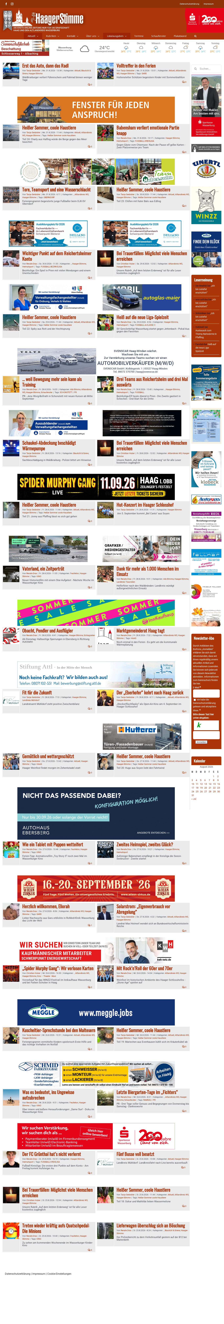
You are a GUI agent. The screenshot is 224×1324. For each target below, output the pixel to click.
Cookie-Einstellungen (59, 1273)
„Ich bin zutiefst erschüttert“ (205, 289)
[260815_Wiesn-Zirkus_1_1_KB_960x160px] (96, 877)
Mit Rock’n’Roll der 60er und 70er (145, 968)
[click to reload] (206, 725)
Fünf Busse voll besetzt (135, 1153)
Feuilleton (74, 573)
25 (197, 791)
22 (214, 787)
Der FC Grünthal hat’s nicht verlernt (51, 1153)
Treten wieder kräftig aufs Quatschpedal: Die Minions (55, 1228)
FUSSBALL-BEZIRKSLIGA (51, 267)
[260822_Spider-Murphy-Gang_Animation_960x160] (96, 475)
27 (205, 791)
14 (210, 784)
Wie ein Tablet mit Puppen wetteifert (52, 844)
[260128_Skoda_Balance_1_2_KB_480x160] (48, 537)
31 (193, 795)
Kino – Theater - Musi (46, 976)
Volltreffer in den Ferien (136, 65)
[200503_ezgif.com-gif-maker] (206, 453)
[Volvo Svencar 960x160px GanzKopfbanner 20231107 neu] (96, 350)
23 (218, 787)
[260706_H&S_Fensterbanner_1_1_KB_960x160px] (96, 98)
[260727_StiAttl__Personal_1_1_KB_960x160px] (96, 663)
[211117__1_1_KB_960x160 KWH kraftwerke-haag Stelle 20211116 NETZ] (96, 939)
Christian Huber (128, 264)
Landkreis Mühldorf (30, 700)
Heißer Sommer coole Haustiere (61, 135)
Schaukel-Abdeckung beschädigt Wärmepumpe (49, 445)
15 (214, 784)
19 (201, 787)
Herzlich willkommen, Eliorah (46, 906)
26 (201, 791)
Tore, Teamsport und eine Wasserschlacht (56, 189)
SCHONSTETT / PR (68, 392)
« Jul (193, 799)
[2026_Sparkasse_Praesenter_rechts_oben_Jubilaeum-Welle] (204, 10)
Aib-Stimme (75, 389)
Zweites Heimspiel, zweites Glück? (145, 844)
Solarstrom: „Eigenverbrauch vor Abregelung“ (143, 909)
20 (205, 787)
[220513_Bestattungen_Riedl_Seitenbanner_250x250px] (206, 513)
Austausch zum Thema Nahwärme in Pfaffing (206, 334)
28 (210, 791)
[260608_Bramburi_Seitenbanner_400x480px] (206, 409)
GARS (144, 73)
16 (218, 784)
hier (198, 683)
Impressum (38, 1273)
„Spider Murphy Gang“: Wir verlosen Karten (57, 968)
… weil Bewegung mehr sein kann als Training (52, 382)
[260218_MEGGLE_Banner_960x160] (96, 1001)
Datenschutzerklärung (204, 703)
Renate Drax (126, 138)
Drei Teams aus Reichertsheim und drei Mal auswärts (152, 382)
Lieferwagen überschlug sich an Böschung (151, 1225)
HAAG (133, 638)
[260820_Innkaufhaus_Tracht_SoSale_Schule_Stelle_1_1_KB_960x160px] (96, 601)
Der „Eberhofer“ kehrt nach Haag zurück (150, 692)
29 (214, 791)
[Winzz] (206, 187)
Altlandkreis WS (82, 194)
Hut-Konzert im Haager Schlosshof (145, 504)
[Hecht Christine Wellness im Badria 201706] (206, 608)
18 (197, 787)
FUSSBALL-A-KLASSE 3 (145, 325)
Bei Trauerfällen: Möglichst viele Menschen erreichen (152, 256)
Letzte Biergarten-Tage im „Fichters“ (147, 1092)
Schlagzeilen (89, 635)
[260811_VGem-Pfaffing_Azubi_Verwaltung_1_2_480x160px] (48, 412)
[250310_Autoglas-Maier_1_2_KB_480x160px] (142, 286)
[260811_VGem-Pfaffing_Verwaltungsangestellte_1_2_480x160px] (48, 286)
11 (197, 784)
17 (193, 787)
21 (210, 787)
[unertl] (206, 161)
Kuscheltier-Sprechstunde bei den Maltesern (58, 1030)
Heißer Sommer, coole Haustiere (49, 127)
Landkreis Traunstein (126, 582)
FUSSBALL (139, 392)
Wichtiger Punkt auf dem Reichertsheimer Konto (57, 256)
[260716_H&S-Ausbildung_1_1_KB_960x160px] (96, 160)
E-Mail (197, 687)
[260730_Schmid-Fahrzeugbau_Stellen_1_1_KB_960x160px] (96, 1063)
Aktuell (77, 70)
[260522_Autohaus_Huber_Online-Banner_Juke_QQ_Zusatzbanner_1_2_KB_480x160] (142, 412)
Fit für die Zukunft (37, 692)
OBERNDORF (49, 197)
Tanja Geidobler (33, 70)
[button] (195, 36)
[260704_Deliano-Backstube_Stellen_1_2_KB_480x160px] (48, 222)
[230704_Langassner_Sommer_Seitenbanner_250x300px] (206, 366)
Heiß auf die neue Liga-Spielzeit (143, 317)
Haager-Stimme (35, 73)
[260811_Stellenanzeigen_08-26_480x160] (142, 537)
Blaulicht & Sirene (81, 453)
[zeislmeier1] (206, 496)
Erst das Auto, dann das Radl (45, 65)
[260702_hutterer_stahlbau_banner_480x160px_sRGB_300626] (142, 725)
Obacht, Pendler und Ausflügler (47, 630)
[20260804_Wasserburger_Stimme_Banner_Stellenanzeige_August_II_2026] (96, 1125)
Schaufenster (46, 392)
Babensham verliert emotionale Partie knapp (148, 130)
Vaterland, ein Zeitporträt (43, 568)
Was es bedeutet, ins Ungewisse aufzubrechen (48, 1095)
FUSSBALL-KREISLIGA (144, 141)
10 (193, 784)
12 (201, 784)
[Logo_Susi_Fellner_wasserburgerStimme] (206, 550)
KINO (39, 576)
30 (218, 791)
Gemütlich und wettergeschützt (48, 756)
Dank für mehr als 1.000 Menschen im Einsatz (148, 571)
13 (205, 784)
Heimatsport (122, 141)
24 (193, 791)
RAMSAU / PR (149, 1100)
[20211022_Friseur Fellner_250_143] (206, 584)
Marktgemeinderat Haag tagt (141, 630)
